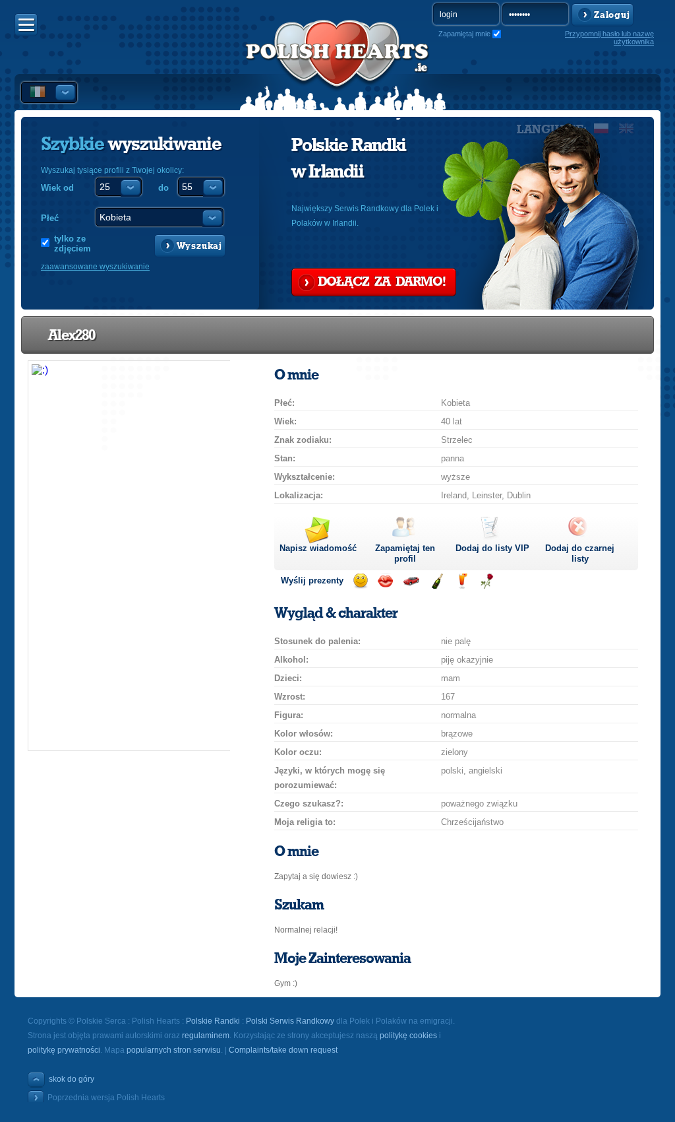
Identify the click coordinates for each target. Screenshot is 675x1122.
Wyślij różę (486, 581)
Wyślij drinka (461, 581)
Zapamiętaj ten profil (405, 553)
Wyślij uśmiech (360, 581)
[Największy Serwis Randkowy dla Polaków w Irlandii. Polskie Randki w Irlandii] (337, 66)
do (163, 188)
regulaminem (205, 1035)
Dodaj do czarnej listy (579, 553)
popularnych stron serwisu (174, 1050)
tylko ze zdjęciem (72, 243)
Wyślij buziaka (385, 581)
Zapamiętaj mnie (464, 34)
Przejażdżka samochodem (411, 581)
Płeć (50, 218)
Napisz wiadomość (318, 548)
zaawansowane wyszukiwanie (95, 266)
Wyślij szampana (436, 581)
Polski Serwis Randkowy (290, 1021)
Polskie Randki (213, 1021)
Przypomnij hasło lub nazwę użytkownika (609, 38)
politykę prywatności (64, 1050)
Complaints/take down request (283, 1050)
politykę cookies (408, 1035)
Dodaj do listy (492, 548)
